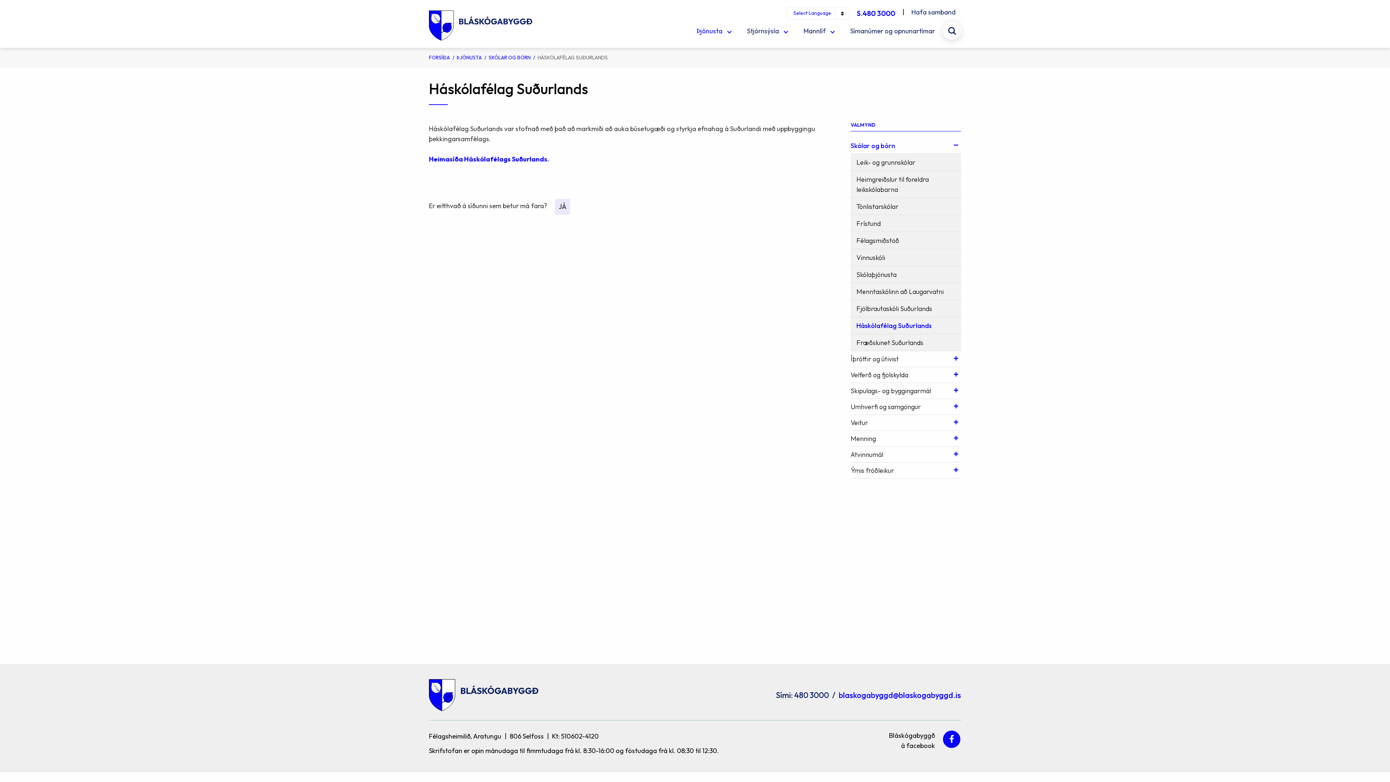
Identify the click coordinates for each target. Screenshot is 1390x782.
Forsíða (439, 57)
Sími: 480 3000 (802, 695)
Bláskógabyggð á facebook (912, 739)
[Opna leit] (952, 31)
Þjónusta (469, 57)
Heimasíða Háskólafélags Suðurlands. (489, 159)
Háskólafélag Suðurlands (573, 57)
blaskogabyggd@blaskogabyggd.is (900, 695)
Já (562, 206)
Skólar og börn (510, 57)
